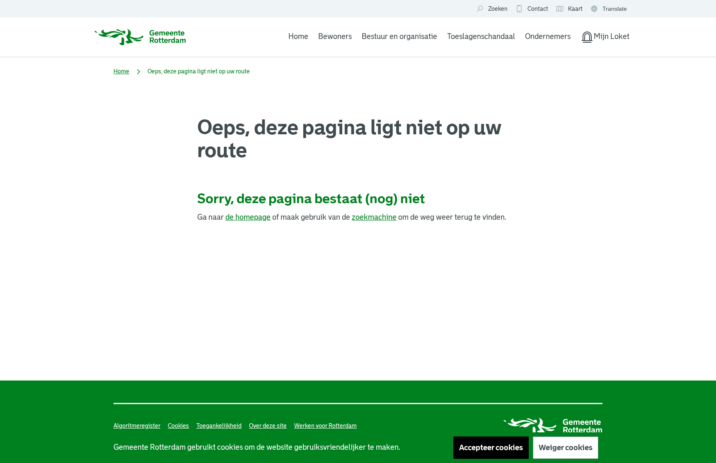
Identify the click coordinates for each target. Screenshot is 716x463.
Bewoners (335, 36)
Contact (537, 8)
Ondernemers (548, 36)
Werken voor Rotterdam (325, 425)
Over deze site (268, 425)
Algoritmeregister (137, 425)
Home (298, 36)
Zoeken (498, 8)
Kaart (569, 9)
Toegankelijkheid (219, 425)
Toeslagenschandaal (481, 36)
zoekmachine (374, 217)
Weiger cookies (566, 448)
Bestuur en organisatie (399, 36)
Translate (609, 9)
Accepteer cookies (491, 448)
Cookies (178, 425)
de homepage (248, 217)
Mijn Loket (605, 38)
